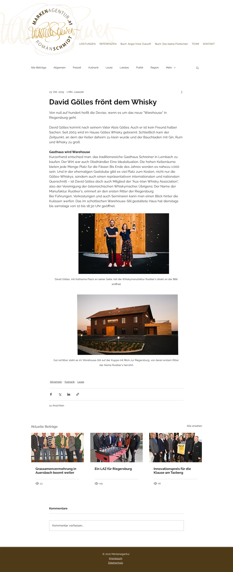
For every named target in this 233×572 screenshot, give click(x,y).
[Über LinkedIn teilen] (68, 394)
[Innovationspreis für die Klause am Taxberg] (175, 447)
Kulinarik (93, 67)
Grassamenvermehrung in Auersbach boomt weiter (55, 470)
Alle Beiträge (38, 67)
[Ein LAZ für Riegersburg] (116, 447)
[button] (197, 67)
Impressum (115, 558)
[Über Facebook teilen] (51, 394)
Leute (109, 67)
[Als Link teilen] (77, 394)
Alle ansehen (194, 425)
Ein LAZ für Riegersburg (113, 469)
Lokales (124, 67)
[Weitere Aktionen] (181, 92)
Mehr (169, 67)
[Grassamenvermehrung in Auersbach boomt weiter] (57, 447)
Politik (139, 67)
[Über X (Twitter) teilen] (60, 394)
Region (155, 67)
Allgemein (60, 67)
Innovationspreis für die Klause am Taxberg (172, 470)
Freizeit (77, 67)
